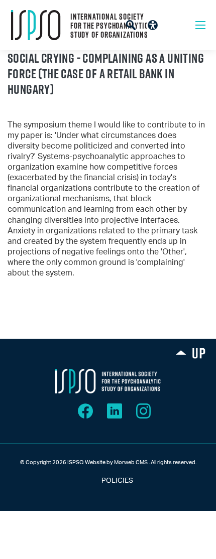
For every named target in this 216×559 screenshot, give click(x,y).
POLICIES (108, 480)
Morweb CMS (131, 462)
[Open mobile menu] (200, 25)
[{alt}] (108, 380)
